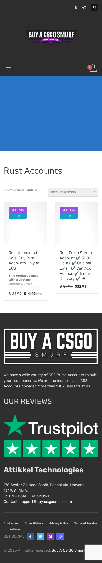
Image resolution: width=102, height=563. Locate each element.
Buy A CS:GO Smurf (68, 550)
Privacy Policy (58, 523)
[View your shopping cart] (92, 68)
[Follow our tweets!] (40, 536)
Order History (34, 523)
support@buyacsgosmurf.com (46, 501)
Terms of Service (85, 523)
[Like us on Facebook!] (30, 536)
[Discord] (60, 536)
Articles (15, 529)
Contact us (11, 523)
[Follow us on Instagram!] (50, 536)
